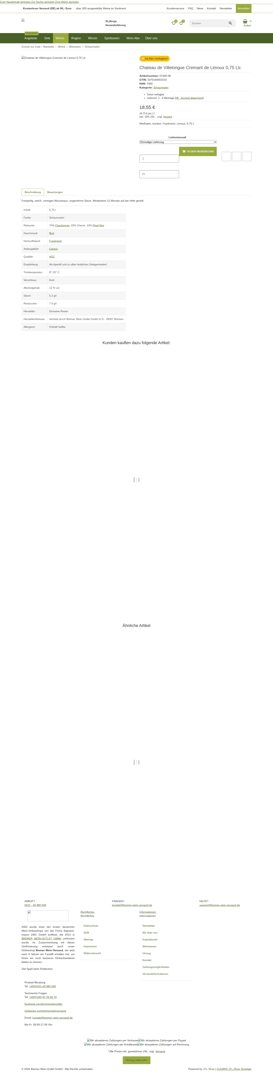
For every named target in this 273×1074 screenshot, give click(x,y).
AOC (52, 256)
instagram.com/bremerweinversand (45, 1010)
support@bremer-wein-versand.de (219, 905)
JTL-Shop (209, 1068)
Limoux (53, 248)
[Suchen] (232, 23)
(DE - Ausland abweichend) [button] (189, 98)
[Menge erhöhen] (142, 166)
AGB (86, 932)
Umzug (146, 953)
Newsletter (226, 8)
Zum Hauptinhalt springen (15, 1)
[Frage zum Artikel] (246, 156)
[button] (175, 8)
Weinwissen (149, 946)
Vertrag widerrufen (136, 1060)
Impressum (90, 946)
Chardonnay (62, 225)
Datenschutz (91, 925)
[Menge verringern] (142, 151)
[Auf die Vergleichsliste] (226, 156)
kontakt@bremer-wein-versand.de (132, 905)
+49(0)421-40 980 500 (42, 986)
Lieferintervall (177, 137)
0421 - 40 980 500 (35, 905)
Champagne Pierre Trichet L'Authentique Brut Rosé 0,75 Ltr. (58, 587)
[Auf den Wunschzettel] (236, 156)
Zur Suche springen (43, 1)
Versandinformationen (155, 973)
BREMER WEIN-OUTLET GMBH (41, 938)
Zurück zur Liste (31, 46)
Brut (51, 233)
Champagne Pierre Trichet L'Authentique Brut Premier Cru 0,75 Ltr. (62, 870)
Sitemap (88, 939)
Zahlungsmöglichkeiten (156, 966)
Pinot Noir (98, 225)
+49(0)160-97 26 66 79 (43, 997)
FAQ (190, 8)
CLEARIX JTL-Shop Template (234, 1068)
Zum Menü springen (67, 1)
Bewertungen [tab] (55, 192)
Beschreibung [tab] (33, 192)
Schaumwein (160, 87)
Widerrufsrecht (92, 953)
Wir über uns (149, 932)
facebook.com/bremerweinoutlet (43, 1003)
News (200, 8)
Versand (167, 116)
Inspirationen (150, 939)
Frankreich (55, 241)
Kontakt (211, 8)
